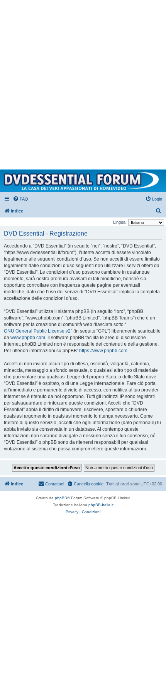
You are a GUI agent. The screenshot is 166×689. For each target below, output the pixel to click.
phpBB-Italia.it (100, 505)
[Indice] (83, 181)
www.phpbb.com (27, 337)
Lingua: (120, 222)
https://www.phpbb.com (103, 350)
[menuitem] (20, 199)
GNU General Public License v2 (37, 331)
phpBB (61, 498)
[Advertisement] (83, 83)
